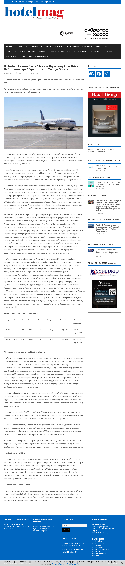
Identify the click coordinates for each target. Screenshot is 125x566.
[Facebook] (99, 74)
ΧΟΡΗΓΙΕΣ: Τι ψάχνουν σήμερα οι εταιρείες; (108, 167)
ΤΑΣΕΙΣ (20, 46)
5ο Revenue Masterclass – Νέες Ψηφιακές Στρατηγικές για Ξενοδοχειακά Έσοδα (107, 252)
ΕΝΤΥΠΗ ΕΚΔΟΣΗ (60, 46)
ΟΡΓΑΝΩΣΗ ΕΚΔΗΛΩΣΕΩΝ (61, 51)
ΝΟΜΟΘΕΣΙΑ (87, 46)
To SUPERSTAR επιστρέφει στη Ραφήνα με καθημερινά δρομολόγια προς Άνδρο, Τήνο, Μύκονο (107, 228)
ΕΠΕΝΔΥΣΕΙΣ (42, 51)
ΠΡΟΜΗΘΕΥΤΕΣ (80, 51)
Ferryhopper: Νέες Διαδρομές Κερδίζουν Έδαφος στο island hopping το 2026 (108, 184)
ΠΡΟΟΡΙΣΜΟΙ (10, 56)
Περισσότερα (58, 564)
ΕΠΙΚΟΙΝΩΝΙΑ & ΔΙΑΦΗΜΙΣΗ (39, 56)
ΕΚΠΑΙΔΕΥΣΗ (46, 46)
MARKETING (10, 46)
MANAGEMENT (32, 46)
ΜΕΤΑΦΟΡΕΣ (95, 51)
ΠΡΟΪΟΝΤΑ (74, 46)
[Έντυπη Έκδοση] (92, 74)
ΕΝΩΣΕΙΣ (9, 51)
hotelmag (9, 73)
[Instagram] (107, 74)
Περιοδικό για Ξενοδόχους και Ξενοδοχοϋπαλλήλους (35, 1)
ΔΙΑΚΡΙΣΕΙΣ (107, 51)
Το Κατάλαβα (73, 564)
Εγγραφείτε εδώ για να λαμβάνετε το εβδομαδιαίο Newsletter (101, 150)
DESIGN (22, 56)
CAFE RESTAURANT (102, 46)
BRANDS (31, 51)
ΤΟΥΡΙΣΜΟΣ (20, 51)
